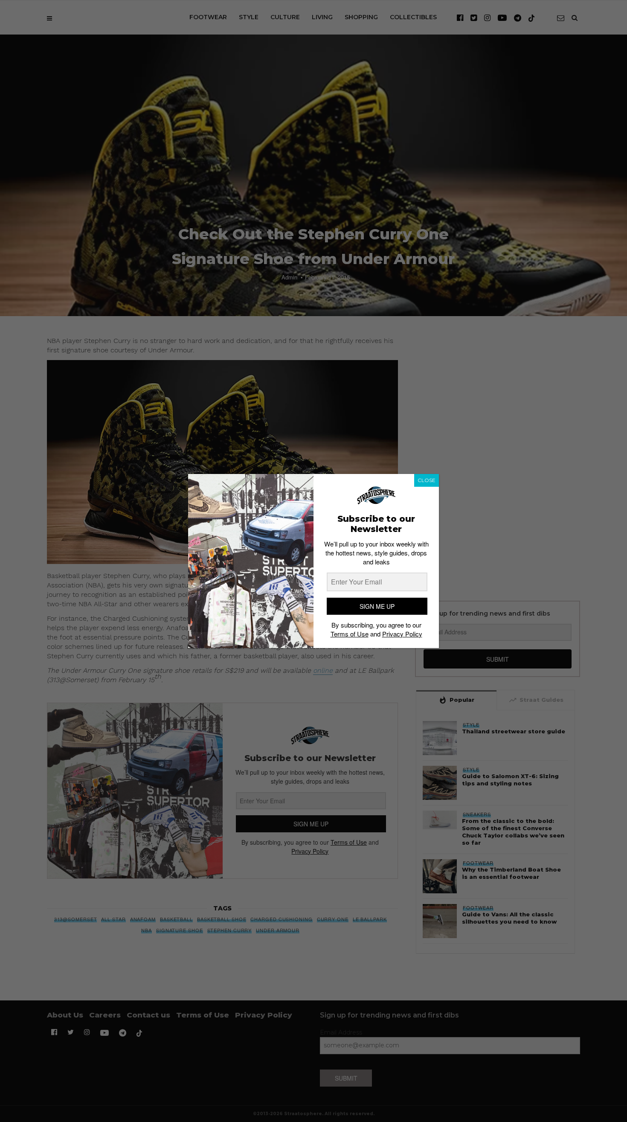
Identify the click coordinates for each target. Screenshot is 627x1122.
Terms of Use (350, 633)
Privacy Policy (402, 633)
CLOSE (426, 480)
